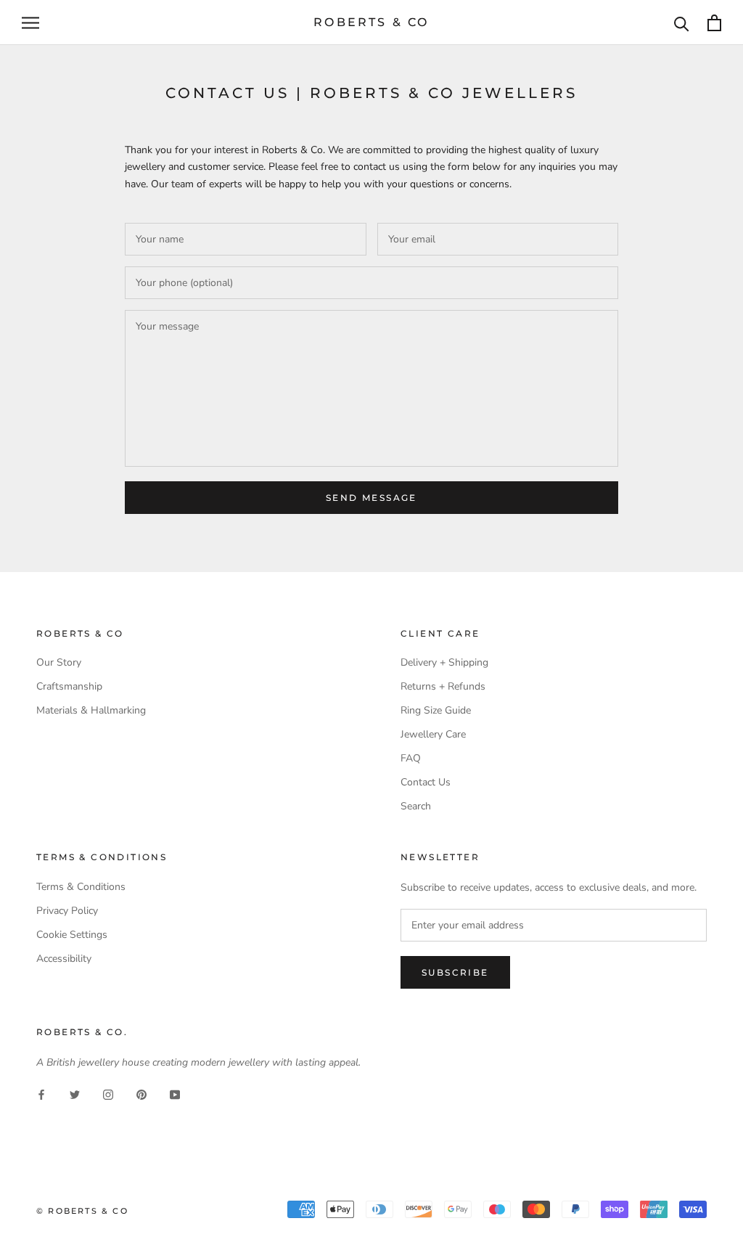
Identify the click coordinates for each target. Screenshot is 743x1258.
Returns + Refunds (443, 686)
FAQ (411, 758)
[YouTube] (175, 1093)
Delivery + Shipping (444, 662)
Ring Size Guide (436, 710)
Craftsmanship (69, 686)
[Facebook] (41, 1093)
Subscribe (455, 972)
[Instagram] (108, 1093)
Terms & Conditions (81, 887)
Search (416, 806)
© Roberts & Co (82, 1211)
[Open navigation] (30, 23)
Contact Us (426, 782)
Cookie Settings (71, 935)
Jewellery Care (433, 734)
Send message (371, 497)
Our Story (58, 662)
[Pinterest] (141, 1093)
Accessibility (63, 958)
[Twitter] (75, 1093)
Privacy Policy (67, 911)
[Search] (681, 22)
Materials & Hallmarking (91, 710)
